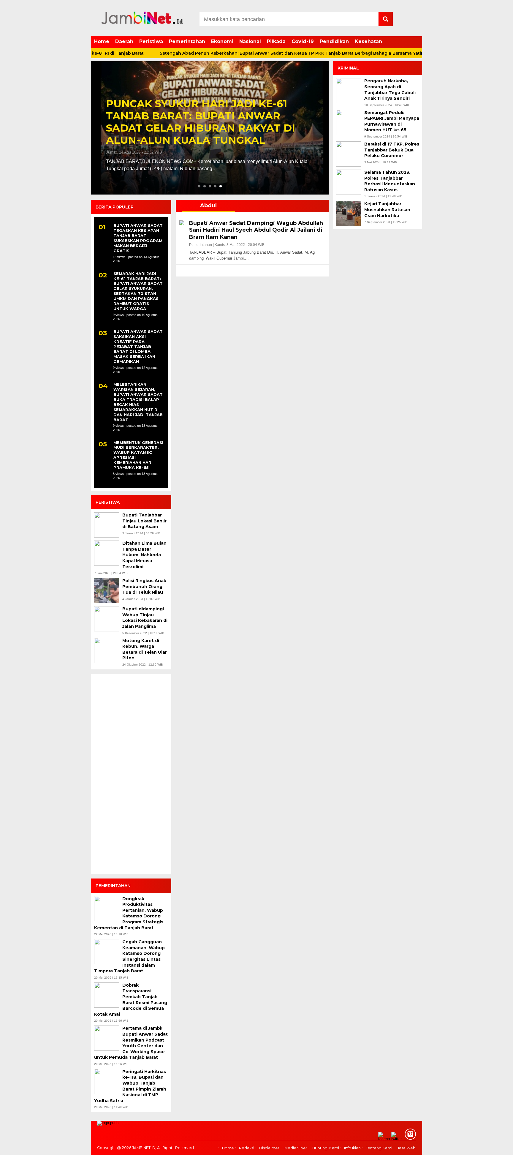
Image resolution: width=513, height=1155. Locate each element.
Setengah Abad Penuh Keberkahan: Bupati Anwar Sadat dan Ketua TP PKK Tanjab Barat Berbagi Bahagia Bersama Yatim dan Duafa (273, 53)
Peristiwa (151, 41)
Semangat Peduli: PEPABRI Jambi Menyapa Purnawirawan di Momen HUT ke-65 (391, 121)
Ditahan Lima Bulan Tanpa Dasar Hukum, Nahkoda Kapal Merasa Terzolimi (144, 555)
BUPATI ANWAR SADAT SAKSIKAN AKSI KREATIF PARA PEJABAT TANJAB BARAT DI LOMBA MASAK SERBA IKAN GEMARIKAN (138, 346)
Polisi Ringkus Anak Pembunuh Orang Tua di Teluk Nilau (144, 586)
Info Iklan (352, 1148)
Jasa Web (406, 1148)
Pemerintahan (187, 41)
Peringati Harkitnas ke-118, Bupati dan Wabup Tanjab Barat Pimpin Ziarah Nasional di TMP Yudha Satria (130, 1086)
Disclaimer (269, 1148)
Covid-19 (303, 41)
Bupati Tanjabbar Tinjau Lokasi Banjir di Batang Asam (144, 520)
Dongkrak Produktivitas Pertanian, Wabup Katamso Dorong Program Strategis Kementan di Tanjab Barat (128, 913)
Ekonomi (222, 41)
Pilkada (276, 41)
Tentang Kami (379, 1148)
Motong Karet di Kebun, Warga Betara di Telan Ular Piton (144, 649)
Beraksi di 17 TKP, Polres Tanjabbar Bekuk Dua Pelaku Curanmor (391, 149)
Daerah (124, 41)
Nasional (250, 41)
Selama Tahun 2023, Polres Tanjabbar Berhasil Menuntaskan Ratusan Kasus (389, 181)
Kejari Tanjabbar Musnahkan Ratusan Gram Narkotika (387, 209)
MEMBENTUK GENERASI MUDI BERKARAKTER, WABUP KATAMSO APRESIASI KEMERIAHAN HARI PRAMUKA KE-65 (138, 455)
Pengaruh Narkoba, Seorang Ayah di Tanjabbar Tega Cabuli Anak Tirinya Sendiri (390, 89)
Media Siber (295, 1148)
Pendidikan (334, 41)
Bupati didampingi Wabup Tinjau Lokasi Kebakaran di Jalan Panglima (144, 617)
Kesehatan (368, 41)
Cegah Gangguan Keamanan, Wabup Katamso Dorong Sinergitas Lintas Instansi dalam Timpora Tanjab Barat (129, 956)
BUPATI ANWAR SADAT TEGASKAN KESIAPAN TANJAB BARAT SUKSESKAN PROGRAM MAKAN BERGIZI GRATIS (138, 238)
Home (101, 41)
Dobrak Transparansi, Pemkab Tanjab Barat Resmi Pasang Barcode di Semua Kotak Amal (130, 999)
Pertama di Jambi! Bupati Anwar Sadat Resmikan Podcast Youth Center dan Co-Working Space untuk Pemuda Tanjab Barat (131, 1043)
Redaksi (246, 1148)
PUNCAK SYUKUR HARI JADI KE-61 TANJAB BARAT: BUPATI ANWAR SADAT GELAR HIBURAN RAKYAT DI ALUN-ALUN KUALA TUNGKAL (200, 122)
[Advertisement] (131, 777)
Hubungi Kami (325, 1148)
